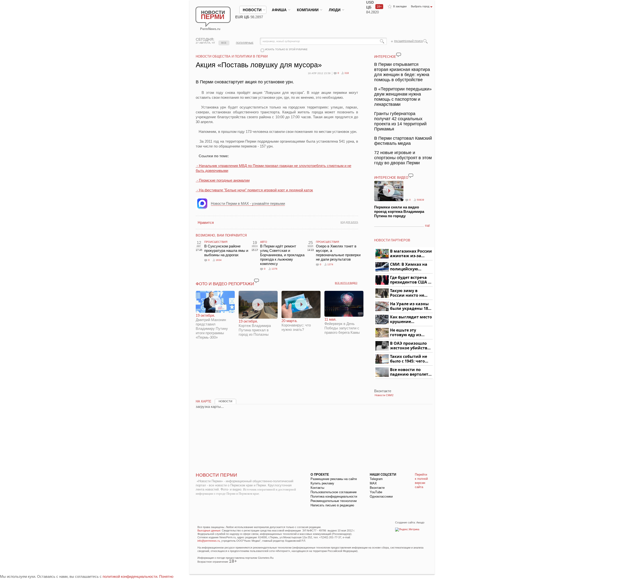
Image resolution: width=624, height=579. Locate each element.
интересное (385, 57)
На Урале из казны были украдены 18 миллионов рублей (410, 306)
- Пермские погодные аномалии (223, 180)
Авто (263, 241)
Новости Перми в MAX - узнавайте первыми (248, 203)
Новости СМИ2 (384, 395)
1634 (219, 260)
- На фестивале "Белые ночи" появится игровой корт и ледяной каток (254, 190)
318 (346, 73)
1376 (274, 268)
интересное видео (391, 177)
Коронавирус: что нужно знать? (296, 325)
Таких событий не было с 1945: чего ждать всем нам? (408, 359)
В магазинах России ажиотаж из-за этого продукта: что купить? (411, 253)
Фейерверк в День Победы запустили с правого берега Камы (342, 325)
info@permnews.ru (208, 540)
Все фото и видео (346, 283)
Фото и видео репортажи (225, 284)
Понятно (166, 576)
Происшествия (215, 241)
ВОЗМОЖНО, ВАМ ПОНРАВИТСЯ (221, 235)
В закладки (400, 6)
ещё (427, 226)
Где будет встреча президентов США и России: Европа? (410, 280)
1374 (330, 264)
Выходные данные (208, 530)
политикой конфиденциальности (130, 576)
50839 (420, 199)
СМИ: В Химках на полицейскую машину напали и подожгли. (409, 267)
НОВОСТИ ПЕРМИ (216, 475)
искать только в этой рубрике (286, 49)
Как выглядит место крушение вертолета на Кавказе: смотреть (411, 319)
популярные (245, 42)
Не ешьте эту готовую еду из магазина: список (408, 332)
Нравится (206, 222)
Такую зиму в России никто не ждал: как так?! (407, 293)
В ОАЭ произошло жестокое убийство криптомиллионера (410, 346)
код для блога (349, 222)
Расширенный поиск (408, 41)
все (223, 42)
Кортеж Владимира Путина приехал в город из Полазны (255, 327)
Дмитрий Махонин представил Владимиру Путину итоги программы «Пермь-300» (212, 326)
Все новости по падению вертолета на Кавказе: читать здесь (410, 372)
